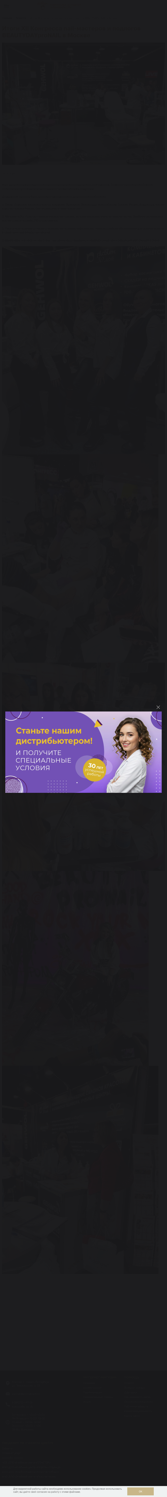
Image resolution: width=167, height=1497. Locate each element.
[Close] (158, 707)
